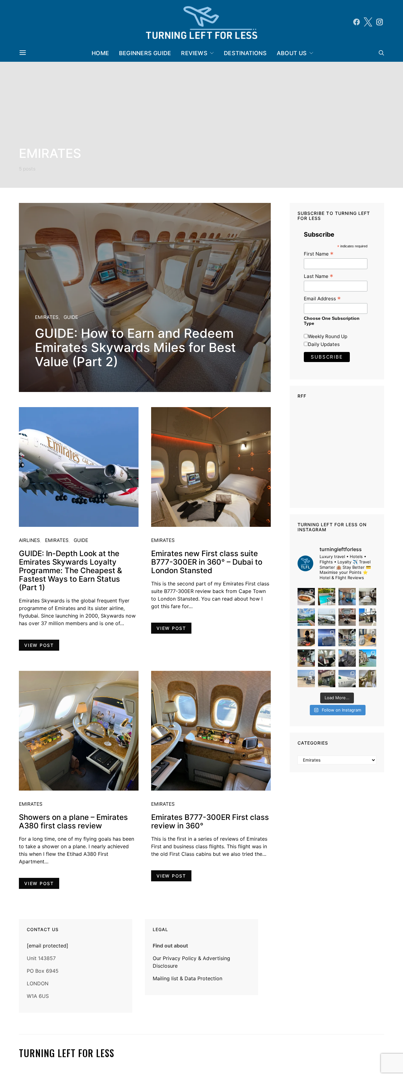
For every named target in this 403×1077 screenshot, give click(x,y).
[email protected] (47, 945)
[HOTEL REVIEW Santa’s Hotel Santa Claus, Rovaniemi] (326, 678)
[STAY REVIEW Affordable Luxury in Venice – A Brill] (367, 658)
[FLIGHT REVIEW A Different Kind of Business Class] (347, 678)
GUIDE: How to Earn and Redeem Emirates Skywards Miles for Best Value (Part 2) (135, 347)
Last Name (318, 276)
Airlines (29, 540)
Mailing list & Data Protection (187, 978)
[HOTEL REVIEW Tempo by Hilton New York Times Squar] (347, 596)
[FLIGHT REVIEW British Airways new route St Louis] (306, 596)
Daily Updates (324, 344)
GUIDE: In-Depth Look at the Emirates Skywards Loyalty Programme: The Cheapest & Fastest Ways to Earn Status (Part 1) (70, 570)
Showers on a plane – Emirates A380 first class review (73, 821)
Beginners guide (145, 53)
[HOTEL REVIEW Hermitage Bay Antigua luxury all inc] (306, 617)
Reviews (194, 53)
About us (292, 53)
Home (100, 53)
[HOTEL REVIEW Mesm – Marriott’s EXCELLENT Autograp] (347, 637)
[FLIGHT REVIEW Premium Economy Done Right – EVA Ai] (326, 617)
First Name (318, 253)
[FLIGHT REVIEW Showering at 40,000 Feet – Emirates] (367, 678)
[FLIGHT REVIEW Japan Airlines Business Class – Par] (326, 658)
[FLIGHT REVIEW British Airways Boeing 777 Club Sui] (306, 678)
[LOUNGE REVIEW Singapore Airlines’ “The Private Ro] (347, 617)
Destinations (245, 53)
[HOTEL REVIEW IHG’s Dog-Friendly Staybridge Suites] (306, 637)
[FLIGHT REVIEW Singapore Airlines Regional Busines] (326, 637)
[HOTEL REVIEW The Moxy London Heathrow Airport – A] (306, 658)
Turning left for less (66, 1053)
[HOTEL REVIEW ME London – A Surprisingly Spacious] (367, 617)
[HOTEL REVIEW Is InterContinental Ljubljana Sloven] (367, 596)
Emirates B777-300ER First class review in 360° (210, 821)
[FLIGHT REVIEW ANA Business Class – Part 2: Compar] (367, 637)
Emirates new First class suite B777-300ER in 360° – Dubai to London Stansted (206, 562)
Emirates (47, 317)
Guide (71, 317)
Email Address (322, 298)
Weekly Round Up (327, 336)
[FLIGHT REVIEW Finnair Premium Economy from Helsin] (347, 658)
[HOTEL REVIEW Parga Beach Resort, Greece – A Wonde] (326, 596)
